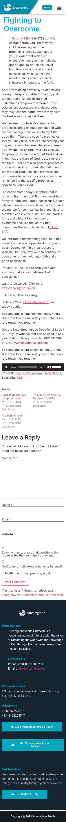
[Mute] (49, 367)
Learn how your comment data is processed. (33, 595)
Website (7, 534)
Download (52, 373)
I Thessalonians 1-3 (36, 302)
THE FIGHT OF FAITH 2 (46, 394)
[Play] (6, 367)
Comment (10, 458)
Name (7, 504)
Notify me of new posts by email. (28, 573)
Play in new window (28, 373)
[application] (33, 367)
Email (7, 519)
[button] (59, 8)
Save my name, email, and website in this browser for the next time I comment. (30, 554)
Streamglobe (20, 7)
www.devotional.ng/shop (30, 343)
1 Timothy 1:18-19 (21, 38)
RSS (20, 377)
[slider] (57, 366)
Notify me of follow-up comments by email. (32, 566)
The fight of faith (12, 415)
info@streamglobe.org (32, 668)
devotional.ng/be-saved (18, 288)
